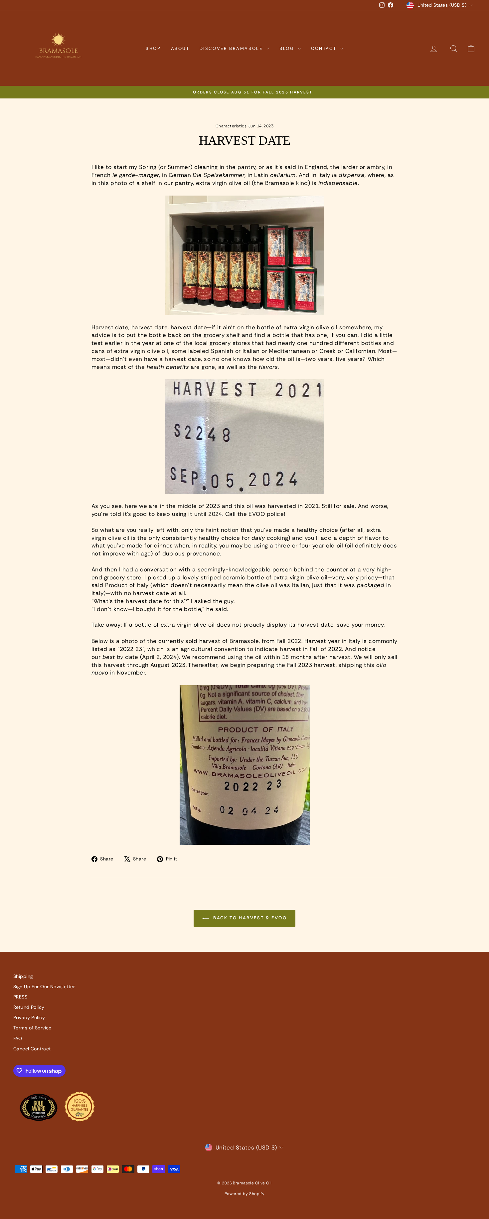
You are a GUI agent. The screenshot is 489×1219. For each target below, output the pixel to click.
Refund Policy (29, 1007)
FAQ (17, 1038)
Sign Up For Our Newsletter (44, 987)
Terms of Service (32, 1028)
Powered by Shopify (245, 1193)
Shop (153, 48)
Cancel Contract (32, 1049)
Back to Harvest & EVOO (249, 918)
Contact (324, 48)
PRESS (20, 997)
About (180, 48)
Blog (287, 48)
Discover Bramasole (232, 48)
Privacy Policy (29, 1017)
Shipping (23, 976)
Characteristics (231, 126)
